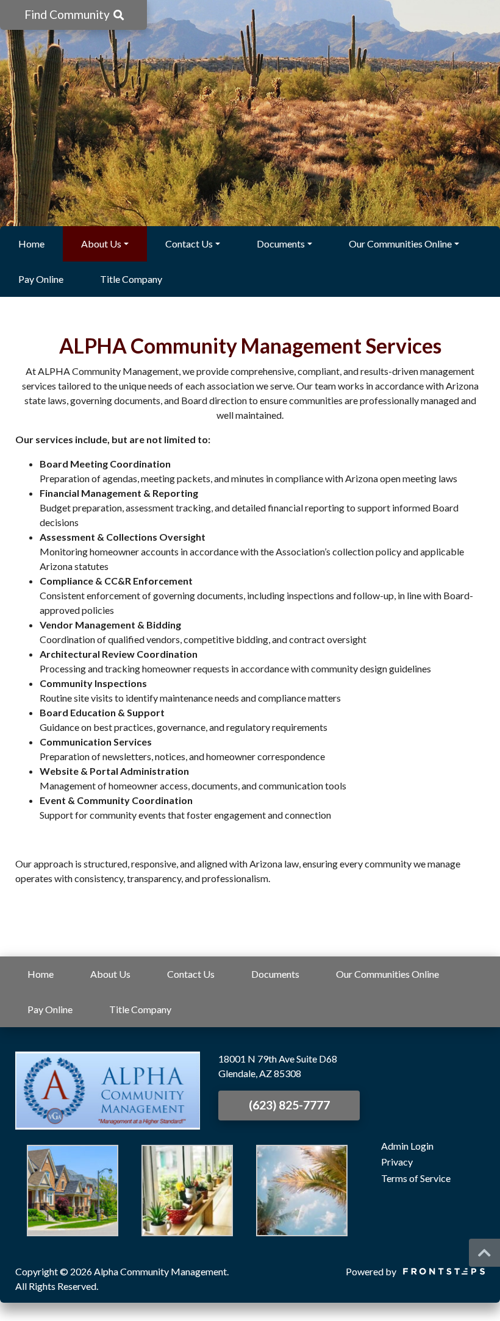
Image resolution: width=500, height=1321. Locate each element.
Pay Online (40, 279)
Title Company (131, 279)
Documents (281, 243)
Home (31, 243)
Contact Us (189, 243)
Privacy (397, 1161)
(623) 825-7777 (289, 1105)
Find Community (68, 14)
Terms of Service (416, 1178)
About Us (101, 243)
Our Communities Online (400, 243)
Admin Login (407, 1146)
